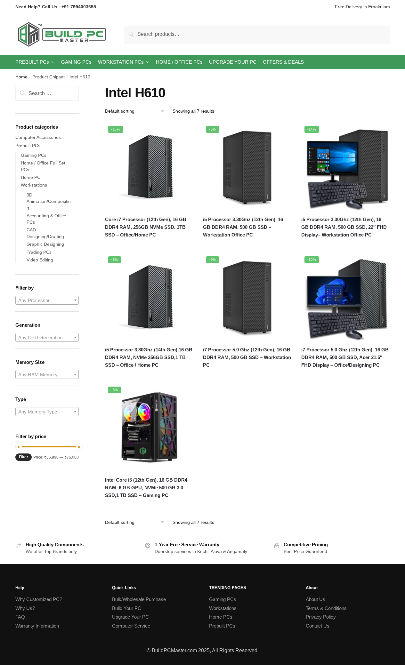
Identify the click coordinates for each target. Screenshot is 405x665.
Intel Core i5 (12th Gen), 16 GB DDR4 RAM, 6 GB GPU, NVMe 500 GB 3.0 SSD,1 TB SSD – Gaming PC (146, 487)
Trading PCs (39, 252)
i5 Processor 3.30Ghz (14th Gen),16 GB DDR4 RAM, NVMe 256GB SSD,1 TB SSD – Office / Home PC (148, 357)
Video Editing (40, 259)
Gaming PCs (33, 155)
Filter (23, 457)
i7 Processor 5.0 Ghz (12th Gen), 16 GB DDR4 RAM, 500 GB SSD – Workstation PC (247, 357)
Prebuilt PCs (27, 145)
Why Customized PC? (38, 599)
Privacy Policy (321, 617)
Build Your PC (126, 608)
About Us (315, 599)
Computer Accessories (38, 137)
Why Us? (25, 608)
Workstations (34, 185)
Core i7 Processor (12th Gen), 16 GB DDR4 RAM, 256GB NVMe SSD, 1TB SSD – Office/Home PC (145, 227)
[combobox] (47, 300)
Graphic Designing (45, 244)
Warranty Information (37, 626)
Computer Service (131, 626)
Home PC (30, 177)
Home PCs (220, 617)
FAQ (20, 617)
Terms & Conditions (326, 608)
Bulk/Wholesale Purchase (139, 599)
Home (21, 76)
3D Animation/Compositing (49, 201)
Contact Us (317, 626)
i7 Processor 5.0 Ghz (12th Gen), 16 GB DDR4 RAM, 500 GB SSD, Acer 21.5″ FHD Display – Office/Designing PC (345, 357)
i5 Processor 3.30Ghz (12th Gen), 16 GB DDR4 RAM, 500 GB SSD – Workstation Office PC (243, 227)
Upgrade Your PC (130, 617)
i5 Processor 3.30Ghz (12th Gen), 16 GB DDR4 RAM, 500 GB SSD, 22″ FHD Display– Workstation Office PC (344, 227)
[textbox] (47, 300)
